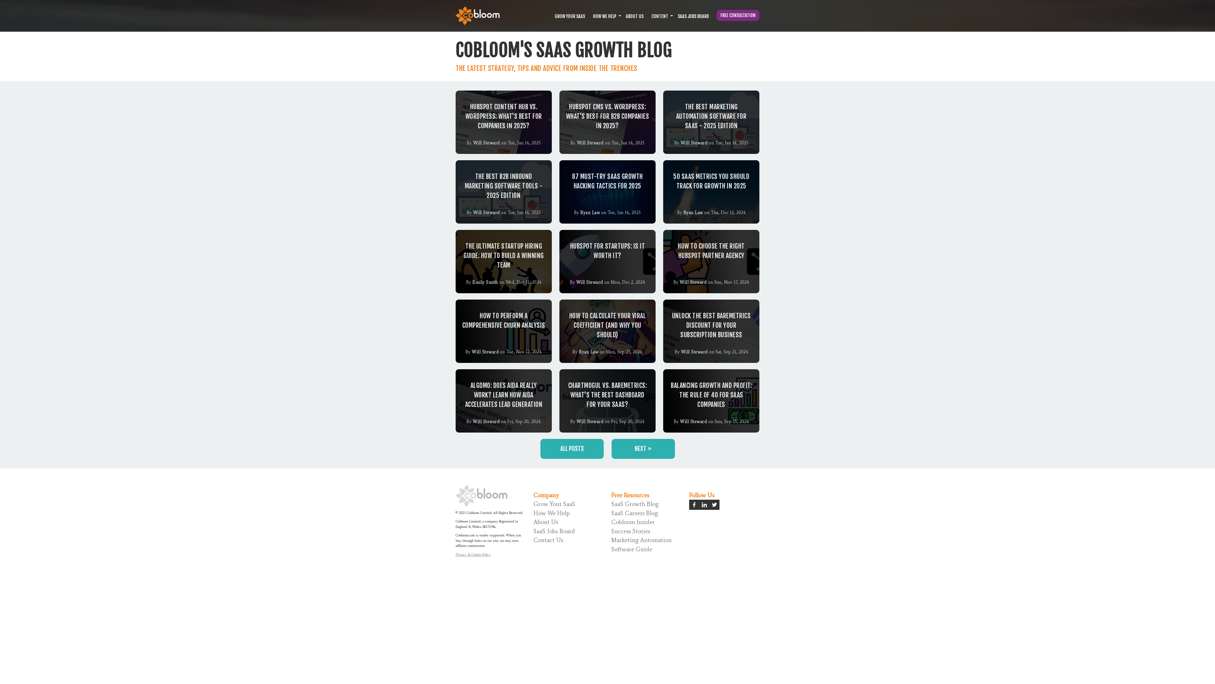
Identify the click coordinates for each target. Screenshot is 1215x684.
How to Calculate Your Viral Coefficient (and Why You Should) (607, 325)
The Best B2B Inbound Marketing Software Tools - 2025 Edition (504, 186)
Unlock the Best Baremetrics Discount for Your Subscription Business (711, 325)
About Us (635, 16)
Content (659, 16)
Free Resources (630, 495)
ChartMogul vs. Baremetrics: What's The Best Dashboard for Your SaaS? (607, 395)
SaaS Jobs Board (693, 16)
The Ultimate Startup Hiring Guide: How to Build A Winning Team (504, 255)
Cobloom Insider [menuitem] (633, 522)
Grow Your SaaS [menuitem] (554, 504)
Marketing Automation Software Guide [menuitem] (641, 544)
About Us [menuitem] (545, 522)
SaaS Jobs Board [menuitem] (554, 531)
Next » (643, 449)
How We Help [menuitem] (551, 513)
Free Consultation (738, 15)
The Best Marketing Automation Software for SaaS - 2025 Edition (711, 116)
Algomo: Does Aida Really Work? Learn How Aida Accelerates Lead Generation (504, 395)
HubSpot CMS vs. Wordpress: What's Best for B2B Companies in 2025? (607, 116)
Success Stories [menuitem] (630, 531)
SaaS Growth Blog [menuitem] (634, 504)
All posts (572, 449)
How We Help (604, 16)
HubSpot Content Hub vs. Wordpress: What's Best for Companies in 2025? (503, 116)
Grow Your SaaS (570, 16)
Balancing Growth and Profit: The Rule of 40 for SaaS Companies (711, 395)
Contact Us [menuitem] (548, 540)
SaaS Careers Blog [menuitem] (634, 513)
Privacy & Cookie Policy (473, 555)
